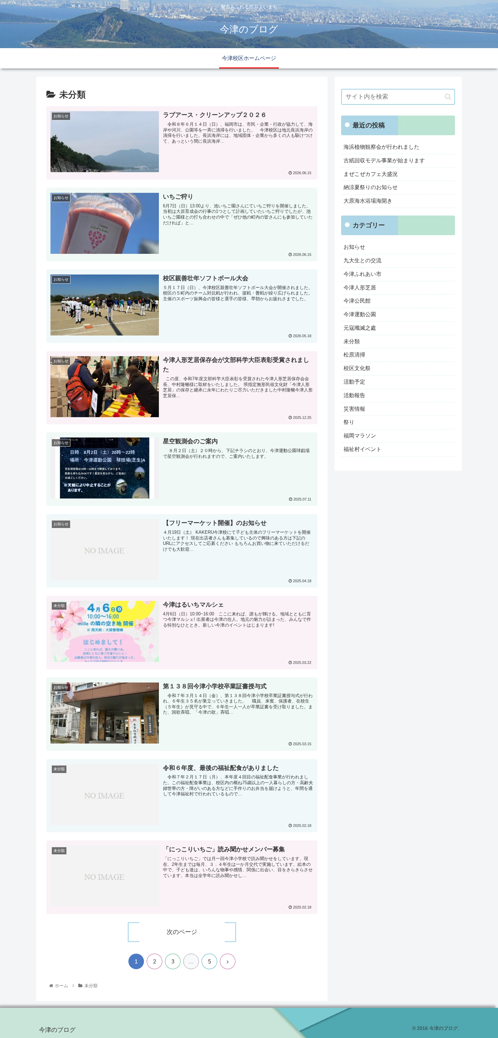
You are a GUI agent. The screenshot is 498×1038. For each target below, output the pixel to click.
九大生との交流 (362, 260)
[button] (448, 97)
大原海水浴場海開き (368, 201)
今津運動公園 (360, 314)
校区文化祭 (357, 368)
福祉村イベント (362, 449)
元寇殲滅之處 (360, 328)
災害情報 (354, 409)
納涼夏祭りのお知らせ (371, 187)
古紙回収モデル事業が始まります (384, 160)
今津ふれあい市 (362, 274)
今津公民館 (357, 301)
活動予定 (354, 382)
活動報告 (354, 395)
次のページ (182, 932)
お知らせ (354, 247)
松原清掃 (354, 355)
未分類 (352, 341)
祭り (349, 422)
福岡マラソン (360, 436)
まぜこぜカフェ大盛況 (371, 174)
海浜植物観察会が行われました (381, 147)
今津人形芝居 (360, 287)
